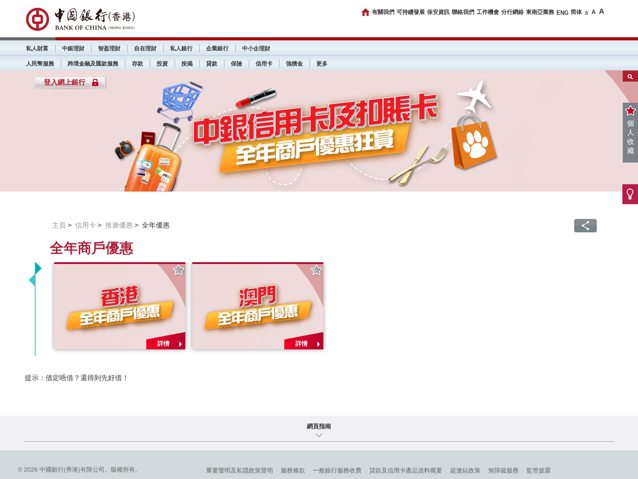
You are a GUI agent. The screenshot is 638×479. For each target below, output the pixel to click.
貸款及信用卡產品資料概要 (405, 470)
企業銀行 (217, 48)
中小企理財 (256, 48)
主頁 (59, 225)
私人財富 (37, 48)
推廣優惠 (119, 225)
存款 (137, 63)
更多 (322, 63)
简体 (576, 12)
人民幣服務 (40, 63)
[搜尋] (630, 76)
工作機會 (488, 12)
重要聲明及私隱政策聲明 (239, 470)
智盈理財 (109, 48)
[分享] (585, 225)
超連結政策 (465, 470)
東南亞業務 (540, 12)
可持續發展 (411, 12)
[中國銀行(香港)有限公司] (80, 19)
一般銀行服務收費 (337, 470)
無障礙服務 (503, 470)
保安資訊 (438, 12)
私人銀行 (181, 48)
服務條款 (293, 470)
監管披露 (538, 470)
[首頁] (366, 12)
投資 (162, 63)
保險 (236, 63)
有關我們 (383, 12)
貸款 (211, 63)
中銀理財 (73, 48)
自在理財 (145, 48)
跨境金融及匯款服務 (93, 63)
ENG (562, 13)
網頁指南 (319, 426)
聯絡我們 (463, 12)
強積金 (294, 63)
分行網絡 (512, 12)
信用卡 (264, 63)
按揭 (187, 63)
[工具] (630, 194)
